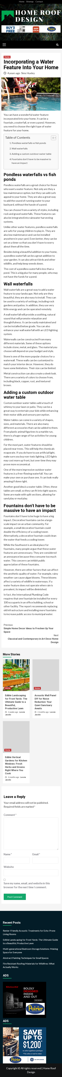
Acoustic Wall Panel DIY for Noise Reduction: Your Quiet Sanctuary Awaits (45, 702)
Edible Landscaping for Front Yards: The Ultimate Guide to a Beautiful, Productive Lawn (16, 702)
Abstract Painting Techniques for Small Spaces (26, 958)
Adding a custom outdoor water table (31, 153)
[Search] (57, 45)
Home (21, 1)
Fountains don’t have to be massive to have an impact (31, 161)
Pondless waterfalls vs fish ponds (29, 143)
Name (8, 854)
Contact (39, 1)
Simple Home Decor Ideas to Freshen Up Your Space (28, 628)
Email (36, 854)
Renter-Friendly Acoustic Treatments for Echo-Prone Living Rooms (29, 932)
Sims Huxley (28, 73)
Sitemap (30, 1)
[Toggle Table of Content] (52, 137)
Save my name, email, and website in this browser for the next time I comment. (27, 885)
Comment (10, 814)
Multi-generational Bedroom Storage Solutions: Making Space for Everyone (30, 950)
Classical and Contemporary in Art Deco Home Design (33, 639)
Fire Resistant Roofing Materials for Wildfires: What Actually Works (29, 965)
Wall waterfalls (20, 148)
